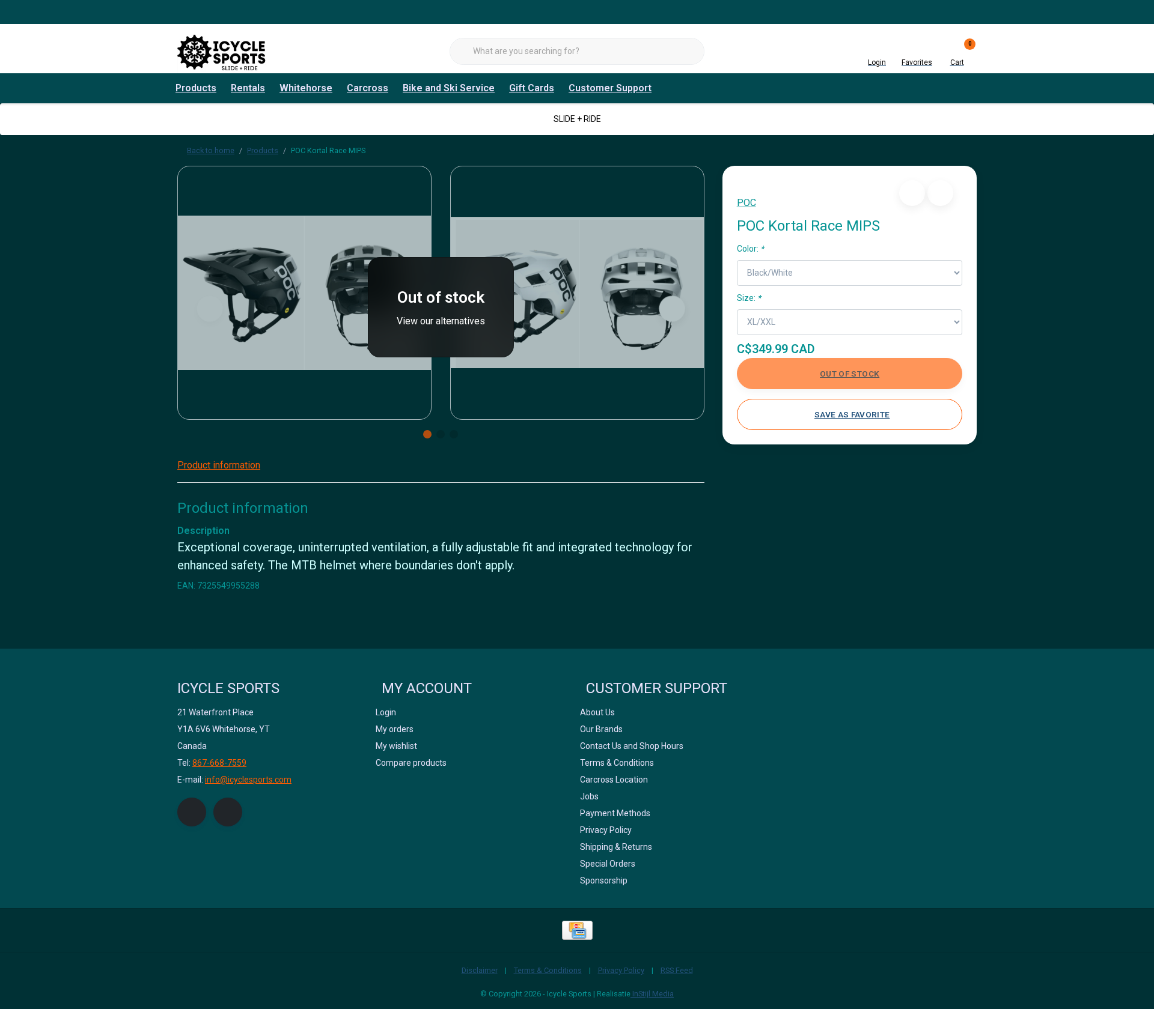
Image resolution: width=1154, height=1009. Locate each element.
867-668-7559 (219, 763)
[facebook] (191, 812)
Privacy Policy (621, 970)
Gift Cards (531, 88)
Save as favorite (852, 414)
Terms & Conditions (548, 970)
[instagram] (227, 812)
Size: (749, 298)
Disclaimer (480, 970)
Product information (218, 465)
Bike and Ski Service (449, 88)
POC (746, 202)
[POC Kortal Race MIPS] (304, 293)
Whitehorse (305, 88)
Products (196, 88)
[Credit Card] (577, 930)
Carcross (367, 88)
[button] (912, 193)
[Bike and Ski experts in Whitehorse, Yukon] (222, 50)
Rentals (248, 88)
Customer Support (610, 88)
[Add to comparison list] (940, 193)
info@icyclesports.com (248, 779)
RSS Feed (677, 970)
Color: (750, 248)
